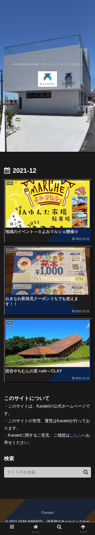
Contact (47, 512)
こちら (76, 435)
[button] (85, 472)
